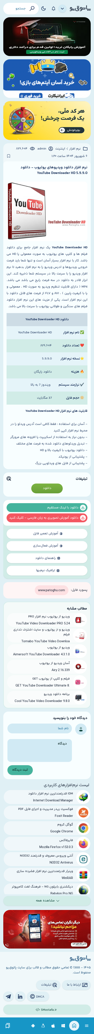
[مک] (53, 1025)
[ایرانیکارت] (47, 78)
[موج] (47, 36)
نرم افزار (75, 148)
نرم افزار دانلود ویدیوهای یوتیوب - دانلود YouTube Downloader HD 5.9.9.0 (54, 170)
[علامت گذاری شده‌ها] (7, 1026)
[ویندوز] (63, 1026)
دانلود (47, 488)
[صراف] (47, 120)
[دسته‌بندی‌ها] (62, 9)
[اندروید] (33, 1026)
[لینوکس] (43, 1025)
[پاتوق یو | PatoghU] (80, 8)
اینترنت (60, 148)
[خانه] (74, 1026)
